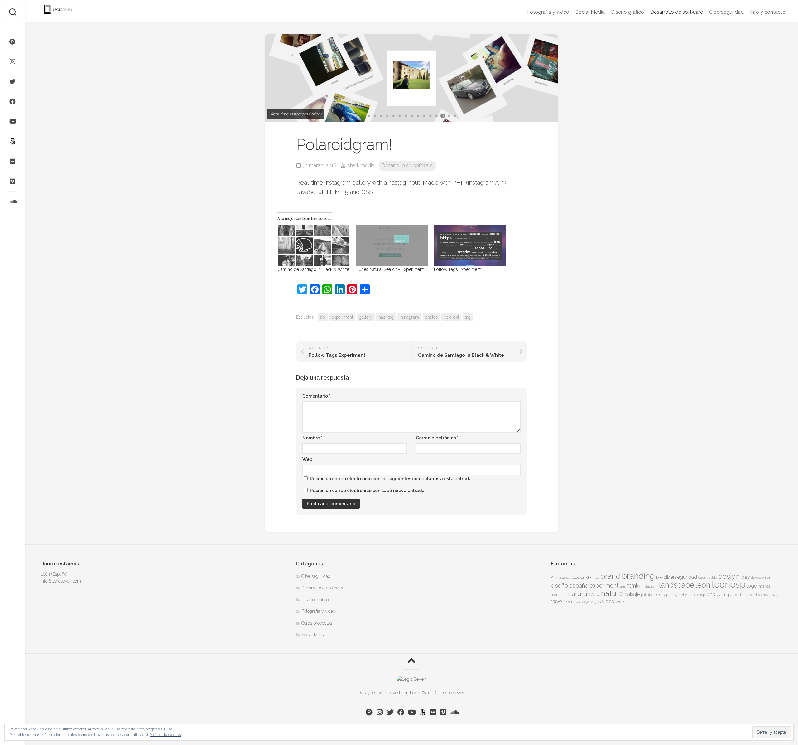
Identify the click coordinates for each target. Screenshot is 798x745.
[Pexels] (12, 42)
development (761, 577)
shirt (753, 595)
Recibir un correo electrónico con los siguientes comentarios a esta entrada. (391, 478)
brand (610, 576)
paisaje (632, 594)
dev (745, 577)
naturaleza (584, 593)
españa (578, 585)
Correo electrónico (437, 437)
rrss (745, 594)
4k (554, 576)
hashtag (386, 317)
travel (557, 601)
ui (572, 601)
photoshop (696, 595)
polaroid (451, 317)
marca (764, 585)
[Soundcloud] (12, 201)
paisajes (647, 595)
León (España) (54, 574)
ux (578, 601)
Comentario (316, 396)
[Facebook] (12, 101)
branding (638, 576)
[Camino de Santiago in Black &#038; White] (313, 245)
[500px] (12, 141)
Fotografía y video (548, 12)
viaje (585, 602)
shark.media (361, 165)
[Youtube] (12, 121)
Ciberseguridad (726, 12)
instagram (409, 317)
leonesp (728, 584)
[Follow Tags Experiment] (470, 245)
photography (676, 595)
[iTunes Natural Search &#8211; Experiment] (392, 245)
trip (567, 602)
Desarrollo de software (676, 12)
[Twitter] (12, 81)
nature (612, 593)
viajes (595, 601)
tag (468, 317)
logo (752, 586)
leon (702, 584)
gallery (366, 317)
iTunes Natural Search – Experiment (390, 269)
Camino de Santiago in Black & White (313, 269)
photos (431, 317)
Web (307, 459)
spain (777, 594)
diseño (559, 585)
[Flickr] (12, 161)
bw (659, 577)
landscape (676, 585)
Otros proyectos (316, 623)
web (620, 601)
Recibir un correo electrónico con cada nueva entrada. (367, 490)
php (710, 594)
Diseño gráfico (627, 12)
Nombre (312, 437)
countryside (707, 577)
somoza (764, 595)
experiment (342, 317)
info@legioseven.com (61, 580)
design (729, 576)
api (323, 317)
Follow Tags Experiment (457, 269)
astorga (564, 577)
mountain (559, 595)
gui (622, 586)
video (608, 601)
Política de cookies (165, 735)
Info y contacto (768, 12)
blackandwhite (585, 577)
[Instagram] (12, 61)
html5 (633, 585)
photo (659, 594)
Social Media (590, 12)
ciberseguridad (680, 577)
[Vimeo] (12, 181)
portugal (725, 594)
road (737, 595)
